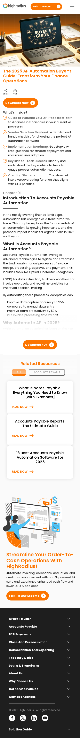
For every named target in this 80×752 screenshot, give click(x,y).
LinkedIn (34, 718)
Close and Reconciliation (28, 642)
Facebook (12, 718)
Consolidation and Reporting (31, 650)
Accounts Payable (23, 627)
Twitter (23, 718)
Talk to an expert (43, 6)
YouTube (44, 718)
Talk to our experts (24, 596)
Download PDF (36, 345)
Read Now (19, 407)
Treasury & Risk (21, 658)
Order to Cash (20, 619)
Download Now (17, 103)
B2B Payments (20, 634)
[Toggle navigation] (72, 6)
